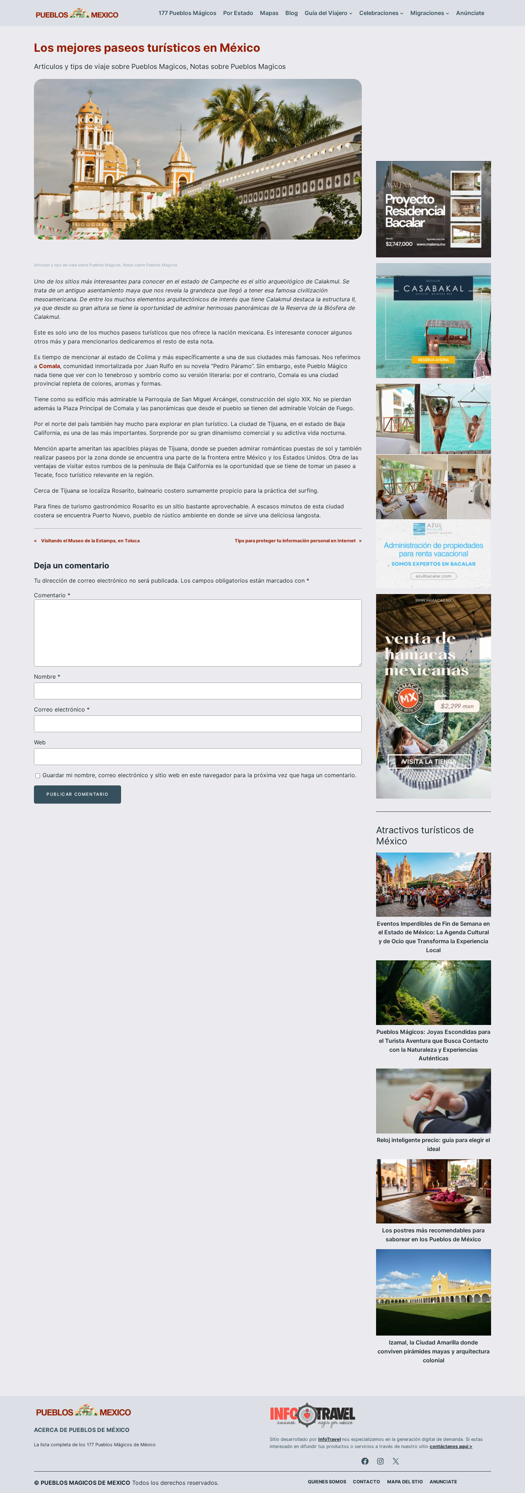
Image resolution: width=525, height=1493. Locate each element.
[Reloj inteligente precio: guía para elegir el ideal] (433, 1102)
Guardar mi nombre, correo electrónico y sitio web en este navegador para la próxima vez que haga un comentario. (199, 775)
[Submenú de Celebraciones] (402, 13)
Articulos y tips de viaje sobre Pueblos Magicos (110, 66)
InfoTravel (329, 1439)
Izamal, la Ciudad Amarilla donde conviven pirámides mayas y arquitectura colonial (434, 1351)
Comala (49, 366)
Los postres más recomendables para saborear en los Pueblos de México (433, 1235)
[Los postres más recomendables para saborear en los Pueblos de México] (433, 1192)
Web (40, 742)
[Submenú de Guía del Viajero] (350, 13)
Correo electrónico (62, 709)
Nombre (47, 676)
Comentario (52, 595)
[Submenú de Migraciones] (447, 13)
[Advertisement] (433, 97)
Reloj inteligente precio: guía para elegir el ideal (433, 1144)
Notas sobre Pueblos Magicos (238, 66)
